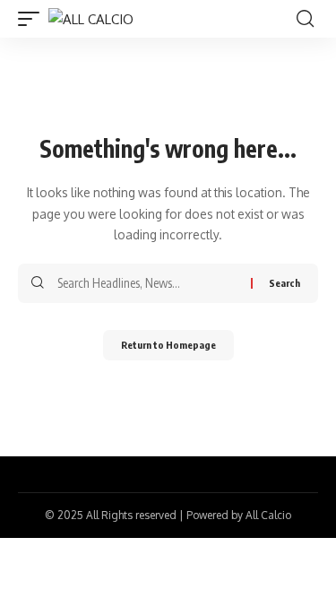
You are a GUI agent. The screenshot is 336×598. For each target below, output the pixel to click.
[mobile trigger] (33, 19)
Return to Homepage (168, 345)
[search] (305, 18)
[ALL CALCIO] (91, 19)
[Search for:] (147, 283)
